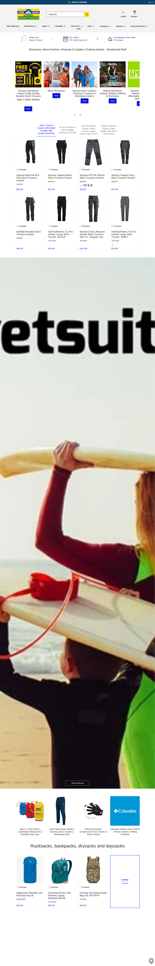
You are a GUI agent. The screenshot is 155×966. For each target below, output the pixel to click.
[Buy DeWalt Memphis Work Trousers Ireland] (30, 208)
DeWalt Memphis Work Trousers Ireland (28, 233)
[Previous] (74, 114)
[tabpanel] (77, 193)
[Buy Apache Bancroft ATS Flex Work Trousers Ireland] (30, 152)
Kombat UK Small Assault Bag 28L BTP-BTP (93, 894)
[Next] (80, 114)
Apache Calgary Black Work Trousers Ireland (60, 176)
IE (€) (149, 2)
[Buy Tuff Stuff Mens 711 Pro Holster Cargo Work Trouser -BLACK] (61, 208)
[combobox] (65, 14)
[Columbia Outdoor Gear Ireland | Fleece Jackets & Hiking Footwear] (125, 811)
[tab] (46, 130)
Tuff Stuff (52, 241)
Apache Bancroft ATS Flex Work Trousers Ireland (27, 178)
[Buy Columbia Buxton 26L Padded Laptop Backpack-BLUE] (61, 870)
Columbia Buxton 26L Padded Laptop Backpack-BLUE (59, 895)
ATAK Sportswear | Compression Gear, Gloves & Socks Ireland (93, 832)
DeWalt (19, 238)
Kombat (83, 899)
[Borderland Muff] (28, 14)
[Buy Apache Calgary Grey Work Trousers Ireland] (125, 152)
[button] (123, 16)
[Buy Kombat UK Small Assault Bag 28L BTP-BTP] (93, 870)
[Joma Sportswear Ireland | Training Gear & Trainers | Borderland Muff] (61, 811)
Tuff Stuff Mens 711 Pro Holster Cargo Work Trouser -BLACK (60, 234)
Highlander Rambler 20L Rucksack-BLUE (29, 894)
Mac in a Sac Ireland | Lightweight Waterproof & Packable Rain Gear (30, 832)
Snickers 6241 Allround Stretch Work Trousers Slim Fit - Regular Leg (92, 234)
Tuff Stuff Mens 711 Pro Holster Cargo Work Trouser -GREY (123, 234)
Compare (22, 169)
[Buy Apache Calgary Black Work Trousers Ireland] (61, 152)
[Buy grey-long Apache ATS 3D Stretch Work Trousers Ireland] (93, 152)
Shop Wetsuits (77, 783)
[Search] (86, 14)
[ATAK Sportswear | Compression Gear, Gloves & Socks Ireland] (93, 811)
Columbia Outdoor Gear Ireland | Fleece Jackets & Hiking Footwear (125, 832)
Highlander (21, 899)
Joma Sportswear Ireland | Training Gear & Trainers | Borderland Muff (61, 832)
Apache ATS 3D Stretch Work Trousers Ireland (92, 176)
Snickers (83, 241)
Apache (19, 184)
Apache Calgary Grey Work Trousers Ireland (123, 176)
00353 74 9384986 (79, 2)
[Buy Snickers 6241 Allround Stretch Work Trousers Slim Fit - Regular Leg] (93, 208)
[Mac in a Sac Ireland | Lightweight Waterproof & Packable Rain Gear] (30, 811)
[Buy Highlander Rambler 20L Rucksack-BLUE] (30, 870)
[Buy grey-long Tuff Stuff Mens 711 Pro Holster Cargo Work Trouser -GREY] (125, 208)
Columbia (52, 902)
